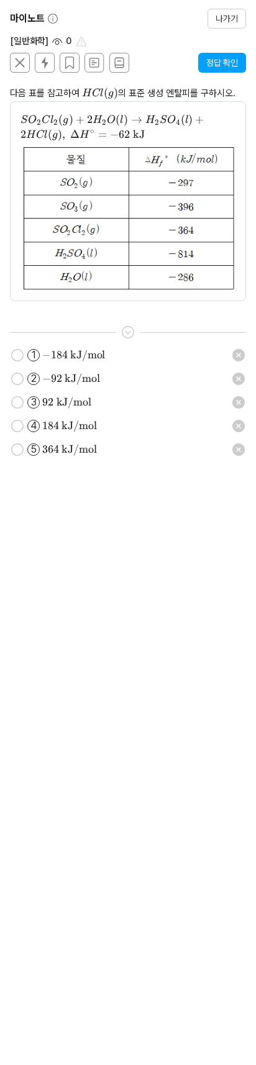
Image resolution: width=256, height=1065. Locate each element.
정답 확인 (222, 63)
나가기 (227, 19)
